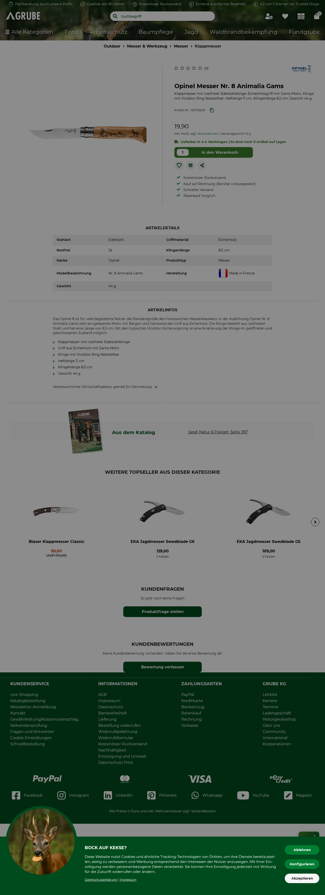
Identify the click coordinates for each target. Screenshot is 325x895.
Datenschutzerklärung (101, 879)
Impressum (128, 879)
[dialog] (162, 447)
